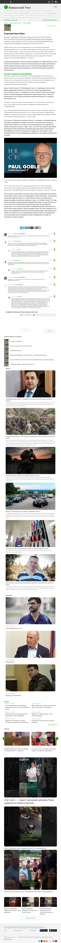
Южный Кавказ (30, 17)
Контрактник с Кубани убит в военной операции (43, 721)
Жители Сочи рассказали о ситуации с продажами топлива (23, 511)
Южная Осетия (22, 17)
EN (7, 1)
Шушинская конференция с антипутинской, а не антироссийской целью (28, 355)
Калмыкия (32, 13)
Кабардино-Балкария (24, 13)
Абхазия (6, 11)
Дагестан (11, 13)
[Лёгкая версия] (10, 1)
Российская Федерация (19, 15)
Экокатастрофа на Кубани (50, 20)
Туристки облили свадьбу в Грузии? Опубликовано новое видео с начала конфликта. (28, 891)
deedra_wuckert (18, 241)
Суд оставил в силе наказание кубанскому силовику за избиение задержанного (43, 749)
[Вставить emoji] (33, 315)
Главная (6, 22)
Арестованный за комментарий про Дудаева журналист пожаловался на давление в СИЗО (30, 583)
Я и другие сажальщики (16, 341)
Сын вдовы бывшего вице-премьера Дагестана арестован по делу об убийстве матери (17, 707)
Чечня (16, 17)
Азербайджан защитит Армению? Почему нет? (22, 364)
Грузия (5, 13)
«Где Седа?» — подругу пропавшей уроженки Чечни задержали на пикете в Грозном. (29, 801)
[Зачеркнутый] (30, 315)
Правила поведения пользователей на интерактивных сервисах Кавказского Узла (35, 937)
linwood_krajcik (17, 260)
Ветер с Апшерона (27, 22)
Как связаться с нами (17, 930)
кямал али (17, 233)
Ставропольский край (9, 17)
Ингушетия (16, 13)
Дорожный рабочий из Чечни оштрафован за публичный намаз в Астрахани (16, 749)
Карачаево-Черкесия (40, 13)
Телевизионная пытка (15, 350)
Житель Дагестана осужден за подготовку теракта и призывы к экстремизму (44, 706)
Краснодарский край (51, 13)
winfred (19, 296)
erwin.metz (20, 268)
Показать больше (30, 918)
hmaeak (16, 284)
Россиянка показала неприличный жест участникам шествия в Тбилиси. (46, 911)
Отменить (49, 330)
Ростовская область (29, 15)
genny (19, 249)
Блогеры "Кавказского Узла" (15, 22)
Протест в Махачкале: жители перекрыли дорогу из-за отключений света (25, 848)
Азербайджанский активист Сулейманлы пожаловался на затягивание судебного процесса (29, 400)
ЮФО (36, 17)
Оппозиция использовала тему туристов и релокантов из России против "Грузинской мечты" (30, 437)
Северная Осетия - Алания (41, 15)
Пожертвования (32, 930)
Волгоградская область (47, 11)
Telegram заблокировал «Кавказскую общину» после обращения (12, 910)
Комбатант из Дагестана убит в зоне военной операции (42, 715)
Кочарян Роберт (10, 662)
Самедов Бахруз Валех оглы (14, 628)
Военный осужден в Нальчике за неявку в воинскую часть (22, 475)
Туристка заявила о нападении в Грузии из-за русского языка (29, 910)
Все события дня (52, 724)
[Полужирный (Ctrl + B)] (21, 315)
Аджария (11, 11)
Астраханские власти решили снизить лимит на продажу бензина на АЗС (27, 548)
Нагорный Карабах (8, 15)
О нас (5, 930)
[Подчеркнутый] (27, 315)
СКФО (49, 15)
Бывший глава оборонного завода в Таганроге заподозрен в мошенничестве (16, 721)
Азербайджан (22, 11)
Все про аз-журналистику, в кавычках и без (21, 346)
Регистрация (25, 329)
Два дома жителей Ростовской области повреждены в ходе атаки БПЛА (16, 715)
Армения (28, 11)
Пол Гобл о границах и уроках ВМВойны (18, 74)
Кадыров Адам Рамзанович (13, 695)
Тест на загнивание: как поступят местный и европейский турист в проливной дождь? (32, 359)
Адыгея (16, 11)
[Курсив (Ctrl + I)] (24, 315)
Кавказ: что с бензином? (12, 20)
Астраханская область (36, 11)
